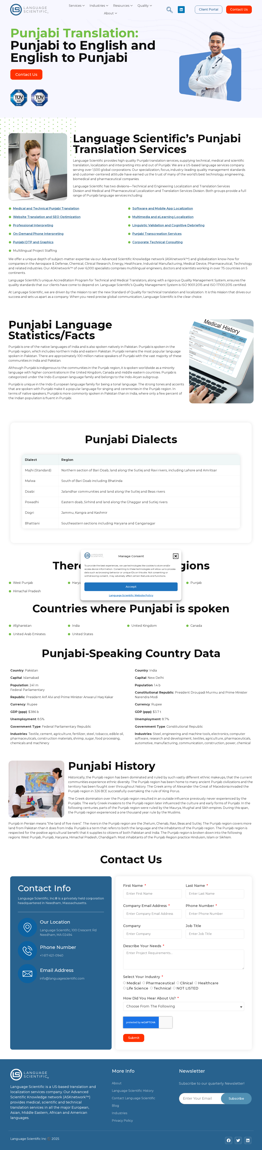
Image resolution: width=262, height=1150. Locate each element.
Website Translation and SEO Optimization (47, 217)
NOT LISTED (187, 988)
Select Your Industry (142, 977)
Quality (143, 5)
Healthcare (208, 983)
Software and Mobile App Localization (162, 208)
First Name (133, 886)
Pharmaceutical (160, 983)
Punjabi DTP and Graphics (33, 242)
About (109, 13)
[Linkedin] (181, 9)
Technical (162, 988)
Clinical (186, 983)
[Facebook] (228, 1140)
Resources (121, 5)
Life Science (137, 988)
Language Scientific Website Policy (131, 595)
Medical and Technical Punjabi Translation (46, 208)
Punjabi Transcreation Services (157, 234)
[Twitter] (238, 1140)
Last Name (196, 886)
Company (132, 926)
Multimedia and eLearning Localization (163, 217)
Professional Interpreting (33, 225)
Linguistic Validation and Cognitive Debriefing (168, 225)
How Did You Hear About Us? (150, 998)
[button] (176, 556)
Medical (134, 983)
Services (75, 5)
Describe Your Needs (142, 946)
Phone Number (200, 906)
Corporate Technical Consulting (157, 242)
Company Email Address (145, 906)
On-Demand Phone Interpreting (38, 234)
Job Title (193, 926)
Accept (131, 586)
